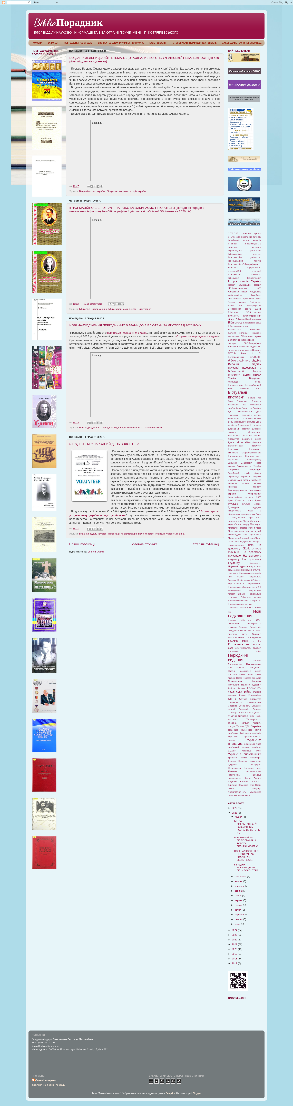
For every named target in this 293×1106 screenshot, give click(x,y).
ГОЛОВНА (37, 43)
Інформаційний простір (244, 261)
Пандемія (256, 648)
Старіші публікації (206, 544)
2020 (235, 949)
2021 (235, 944)
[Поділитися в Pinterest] (101, 186)
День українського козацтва (241, 422)
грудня (239, 816)
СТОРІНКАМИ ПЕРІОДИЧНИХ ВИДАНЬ (194, 43)
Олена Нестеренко (46, 1080)
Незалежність (247, 607)
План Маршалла (237, 668)
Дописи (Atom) (96, 551)
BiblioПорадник (68, 22)
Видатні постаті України (92, 191)
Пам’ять (247, 648)
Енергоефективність (251, 453)
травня (239, 905)
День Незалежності (240, 411)
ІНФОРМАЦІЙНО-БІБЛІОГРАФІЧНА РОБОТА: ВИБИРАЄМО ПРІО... (247, 842)
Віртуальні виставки (117, 191)
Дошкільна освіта (251, 439)
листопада (241, 876)
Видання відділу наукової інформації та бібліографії (108, 533)
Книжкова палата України (244, 483)
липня (238, 895)
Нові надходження (89, 427)
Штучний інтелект (238, 781)
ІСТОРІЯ (53, 43)
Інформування (254, 278)
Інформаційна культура (244, 254)
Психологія (233, 684)
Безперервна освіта (239, 309)
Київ (253, 480)
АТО (259, 288)
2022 (235, 939)
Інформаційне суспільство (244, 257)
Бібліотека (84, 309)
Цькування (249, 768)
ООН (258, 620)
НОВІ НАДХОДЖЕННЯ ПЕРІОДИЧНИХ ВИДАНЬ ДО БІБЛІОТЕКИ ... (246, 855)
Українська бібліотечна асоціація (244, 733)
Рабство (232, 688)
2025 (235, 812)
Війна (258, 388)
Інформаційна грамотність (244, 251)
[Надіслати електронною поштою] (88, 186)
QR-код (257, 234)
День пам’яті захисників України (244, 418)
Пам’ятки (238, 648)
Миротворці (243, 524)
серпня (239, 890)
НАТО (250, 545)
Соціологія (244, 709)
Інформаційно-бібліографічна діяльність (114, 309)
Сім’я (252, 716)
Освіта (250, 630)
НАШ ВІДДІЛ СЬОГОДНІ (78, 43)
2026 (235, 808)
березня (240, 914)
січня (238, 924)
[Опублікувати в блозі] (91, 186)
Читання (232, 771)
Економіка (233, 449)
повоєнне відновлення (239, 795)
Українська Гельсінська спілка (244, 730)
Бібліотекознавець (252, 323)
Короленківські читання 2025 (244, 497)
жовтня (239, 881)
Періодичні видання (112, 427)
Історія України (138, 191)
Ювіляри (232, 785)
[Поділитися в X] (94, 186)
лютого (239, 919)
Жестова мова (253, 456)
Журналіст (233, 460)
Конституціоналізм (237, 490)
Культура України (251, 504)
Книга (258, 480)
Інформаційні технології (244, 274)
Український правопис (239, 747)
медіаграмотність (237, 792)
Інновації (232, 243)
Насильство (255, 563)
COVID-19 (233, 233)
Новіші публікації (82, 544)
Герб (259, 398)
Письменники (253, 664)
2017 (235, 963)
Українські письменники (244, 754)
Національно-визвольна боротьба (244, 601)
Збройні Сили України (239, 480)
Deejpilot (170, 1093)
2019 (235, 953)
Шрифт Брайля (252, 778)
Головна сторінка (144, 544)
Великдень (244, 347)
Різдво (242, 695)
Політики (232, 674)
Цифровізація (235, 768)
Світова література (250, 699)
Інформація (233, 278)
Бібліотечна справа (251, 336)
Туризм (240, 726)
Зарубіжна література (244, 469)
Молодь (249, 531)
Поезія (231, 671)
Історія (232, 281)
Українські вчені (251, 751)
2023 (235, 934)
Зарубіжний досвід (239, 473)
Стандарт (233, 713)
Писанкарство (235, 664)
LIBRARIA (246, 234)
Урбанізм (232, 758)
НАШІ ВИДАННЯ (158, 43)
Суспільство (245, 713)
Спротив (257, 709)
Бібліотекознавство (238, 326)
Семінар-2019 (235, 702)
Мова (258, 528)
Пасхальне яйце (244, 652)
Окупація (243, 627)
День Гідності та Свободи (248, 408)
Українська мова (252, 744)
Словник (232, 705)
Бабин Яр (235, 305)
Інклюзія (256, 240)
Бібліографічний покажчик (248, 319)
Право (239, 678)
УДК (247, 726)
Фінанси (232, 761)
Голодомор (242, 401)
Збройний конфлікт (251, 477)
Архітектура (255, 302)
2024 (235, 930)
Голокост (256, 401)
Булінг (258, 309)
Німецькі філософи (239, 620)
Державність (254, 432)
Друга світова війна (239, 442)
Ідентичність (255, 237)
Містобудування (243, 542)
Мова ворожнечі (236, 531)
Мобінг (251, 528)
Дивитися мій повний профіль (48, 1084)
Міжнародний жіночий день (241, 538)
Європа (244, 237)
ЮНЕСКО (256, 782)
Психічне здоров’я (251, 684)
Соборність (244, 706)
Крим (230, 500)
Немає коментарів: (92, 303)
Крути (258, 500)
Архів (258, 298)
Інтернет (256, 247)
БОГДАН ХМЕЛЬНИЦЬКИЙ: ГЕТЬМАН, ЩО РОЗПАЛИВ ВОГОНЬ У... (247, 827)
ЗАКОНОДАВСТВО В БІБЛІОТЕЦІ (242, 43)
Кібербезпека (234, 511)
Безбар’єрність (254, 305)
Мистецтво (255, 524)
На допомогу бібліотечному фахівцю (244, 548)
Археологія (248, 299)
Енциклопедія (235, 456)
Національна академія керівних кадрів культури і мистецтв (244, 570)
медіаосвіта (255, 792)
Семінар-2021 (254, 702)
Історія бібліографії (239, 285)
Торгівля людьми (250, 723)
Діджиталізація (235, 446)
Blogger (197, 1093)
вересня (240, 886)
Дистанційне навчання (240, 436)
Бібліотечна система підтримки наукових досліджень (244, 333)
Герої (230, 401)
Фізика (244, 758)
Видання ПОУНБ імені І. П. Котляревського (244, 353)
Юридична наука (246, 785)
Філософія (255, 757)
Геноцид (251, 398)
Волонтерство (146, 533)
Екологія (256, 445)
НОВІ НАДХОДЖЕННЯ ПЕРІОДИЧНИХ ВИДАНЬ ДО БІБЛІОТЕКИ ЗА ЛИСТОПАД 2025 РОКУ (135, 325)
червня (239, 900)
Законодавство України (249, 466)
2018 (235, 958)
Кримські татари (244, 500)
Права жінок (246, 674)
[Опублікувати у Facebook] (98, 186)
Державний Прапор (239, 428)
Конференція (254, 493)
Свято (232, 698)
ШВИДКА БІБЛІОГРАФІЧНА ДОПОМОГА (121, 43)
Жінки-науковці (254, 460)
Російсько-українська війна (169, 533)
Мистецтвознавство (237, 528)
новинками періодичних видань (127, 332)
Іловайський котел (238, 240)
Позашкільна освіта (250, 671)
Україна (256, 726)
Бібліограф (233, 312)
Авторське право (237, 291)
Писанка (257, 661)
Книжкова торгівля (244, 487)
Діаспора (256, 442)
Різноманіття (254, 695)
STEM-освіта (234, 237)
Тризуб (231, 727)
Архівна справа (237, 302)
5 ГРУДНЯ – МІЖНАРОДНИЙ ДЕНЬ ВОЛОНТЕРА (104, 444)
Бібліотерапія (234, 330)
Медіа (246, 521)
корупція (256, 788)
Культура (233, 503)
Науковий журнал (238, 566)
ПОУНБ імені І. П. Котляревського (143, 427)
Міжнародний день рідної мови (244, 535)
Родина (241, 688)
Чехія (258, 768)
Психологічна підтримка (244, 681)
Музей (258, 531)
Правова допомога (252, 678)
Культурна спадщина (244, 507)
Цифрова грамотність (249, 761)
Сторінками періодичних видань (197, 336)
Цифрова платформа (244, 765)
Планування (144, 309)
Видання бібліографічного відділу (244, 358)
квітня (238, 909)
